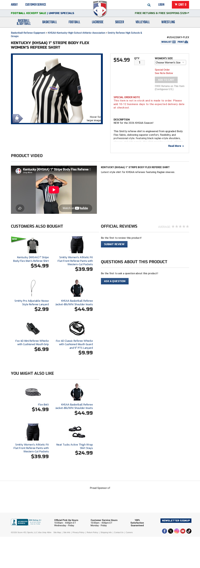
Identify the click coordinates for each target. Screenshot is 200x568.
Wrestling (168, 22)
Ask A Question (114, 281)
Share (17, 118)
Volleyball (143, 22)
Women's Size (164, 58)
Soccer (119, 22)
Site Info (66, 532)
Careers (129, 532)
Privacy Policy (78, 532)
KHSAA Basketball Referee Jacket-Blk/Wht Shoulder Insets (74, 302)
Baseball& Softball (24, 22)
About (14, 4)
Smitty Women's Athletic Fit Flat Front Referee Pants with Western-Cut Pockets (75, 261)
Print (181, 42)
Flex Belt (43, 404)
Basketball (49, 22)
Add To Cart (166, 79)
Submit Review (114, 244)
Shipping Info (106, 532)
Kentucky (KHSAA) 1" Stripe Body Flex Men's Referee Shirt (31, 259)
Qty (136, 58)
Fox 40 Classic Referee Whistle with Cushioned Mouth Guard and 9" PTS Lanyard (74, 344)
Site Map (57, 532)
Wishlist (166, 42)
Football (74, 22)
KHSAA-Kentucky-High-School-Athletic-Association (76, 32)
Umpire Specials (61, 13)
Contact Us (118, 532)
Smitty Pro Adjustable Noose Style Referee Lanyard (32, 302)
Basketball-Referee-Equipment (28, 32)
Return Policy (92, 532)
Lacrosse (97, 22)
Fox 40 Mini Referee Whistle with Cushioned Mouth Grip (32, 342)
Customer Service (35, 4)
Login (161, 4)
